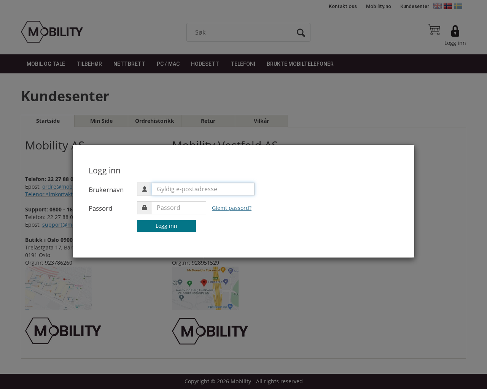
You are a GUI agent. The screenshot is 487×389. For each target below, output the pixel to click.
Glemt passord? (231, 207)
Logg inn (166, 225)
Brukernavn (106, 189)
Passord (100, 208)
